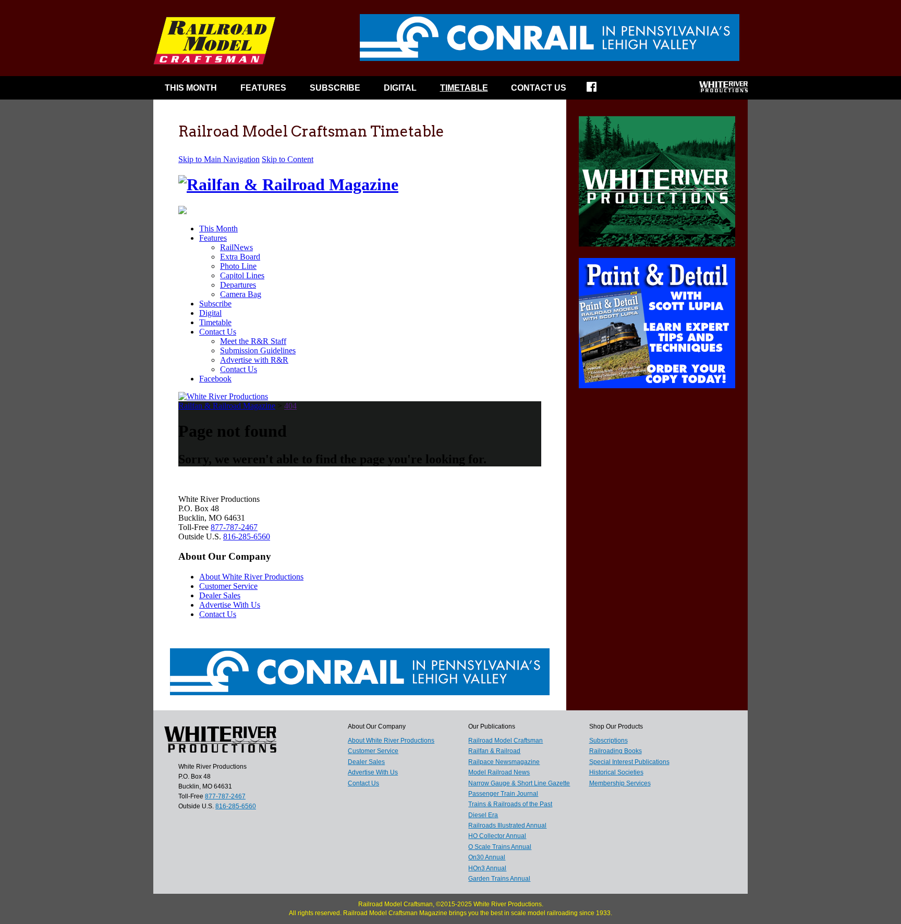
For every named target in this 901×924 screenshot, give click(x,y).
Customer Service (373, 751)
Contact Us (538, 87)
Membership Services (620, 783)
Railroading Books (615, 751)
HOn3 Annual (487, 868)
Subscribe (335, 87)
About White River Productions (391, 740)
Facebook (598, 90)
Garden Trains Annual (499, 878)
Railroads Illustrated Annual (507, 825)
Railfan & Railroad (494, 751)
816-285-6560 (235, 806)
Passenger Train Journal (503, 793)
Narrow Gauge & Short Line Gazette (519, 783)
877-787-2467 (225, 796)
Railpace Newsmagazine (504, 762)
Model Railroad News (499, 772)
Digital (400, 87)
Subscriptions (608, 740)
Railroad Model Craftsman (505, 740)
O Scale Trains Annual (499, 847)
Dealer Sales (366, 762)
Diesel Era (483, 815)
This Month (191, 87)
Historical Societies (616, 772)
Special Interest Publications (629, 762)
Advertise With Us (373, 772)
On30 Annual (486, 857)
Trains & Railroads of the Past (510, 804)
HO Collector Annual (497, 836)
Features (263, 87)
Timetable (464, 87)
